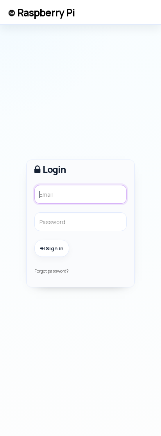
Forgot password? (51, 271)
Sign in (54, 248)
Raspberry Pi (46, 12)
